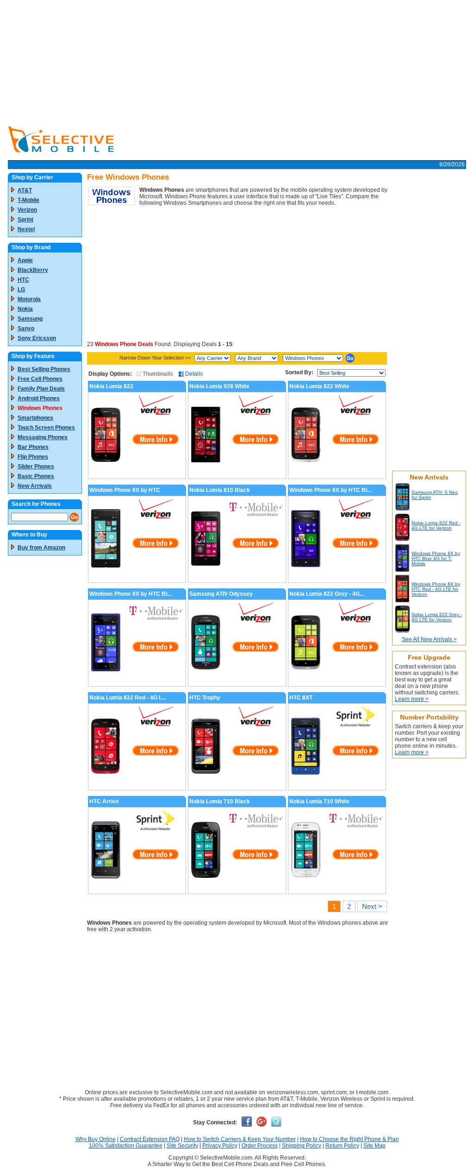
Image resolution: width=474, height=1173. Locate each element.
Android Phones (39, 398)
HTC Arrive (104, 801)
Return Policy (342, 1145)
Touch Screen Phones (46, 427)
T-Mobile (28, 200)
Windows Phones (40, 408)
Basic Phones (36, 476)
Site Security (182, 1145)
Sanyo (26, 328)
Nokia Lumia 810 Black (219, 490)
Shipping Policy (301, 1145)
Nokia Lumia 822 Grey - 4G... (326, 594)
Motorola (29, 299)
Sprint (25, 219)
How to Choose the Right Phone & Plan (349, 1139)
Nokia (25, 309)
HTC (23, 280)
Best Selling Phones (44, 369)
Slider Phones (36, 466)
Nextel (26, 229)
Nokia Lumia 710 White (319, 801)
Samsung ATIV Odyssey (221, 594)
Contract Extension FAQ (150, 1139)
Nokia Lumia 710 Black (219, 801)
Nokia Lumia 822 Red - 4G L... (127, 697)
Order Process (260, 1145)
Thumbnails (157, 374)
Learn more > (412, 699)
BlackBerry (33, 270)
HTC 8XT (300, 697)
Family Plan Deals (41, 388)
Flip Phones (33, 457)
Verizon (27, 210)
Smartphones (35, 418)
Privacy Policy (219, 1145)
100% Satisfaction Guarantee (125, 1145)
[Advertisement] (237, 60)
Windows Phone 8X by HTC (124, 490)
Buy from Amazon (41, 547)
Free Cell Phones (40, 379)
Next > (372, 906)
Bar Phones (33, 447)
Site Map (374, 1145)
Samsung (30, 318)
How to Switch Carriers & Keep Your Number (240, 1139)
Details (193, 374)
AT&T (25, 190)
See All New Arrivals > (429, 639)
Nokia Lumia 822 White (319, 386)
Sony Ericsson (37, 338)
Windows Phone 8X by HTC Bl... (330, 490)
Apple (25, 260)
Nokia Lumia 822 (111, 386)
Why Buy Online (95, 1139)
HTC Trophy (204, 697)
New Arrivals (35, 486)
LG (21, 289)
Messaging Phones (43, 437)
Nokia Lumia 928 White (219, 386)
